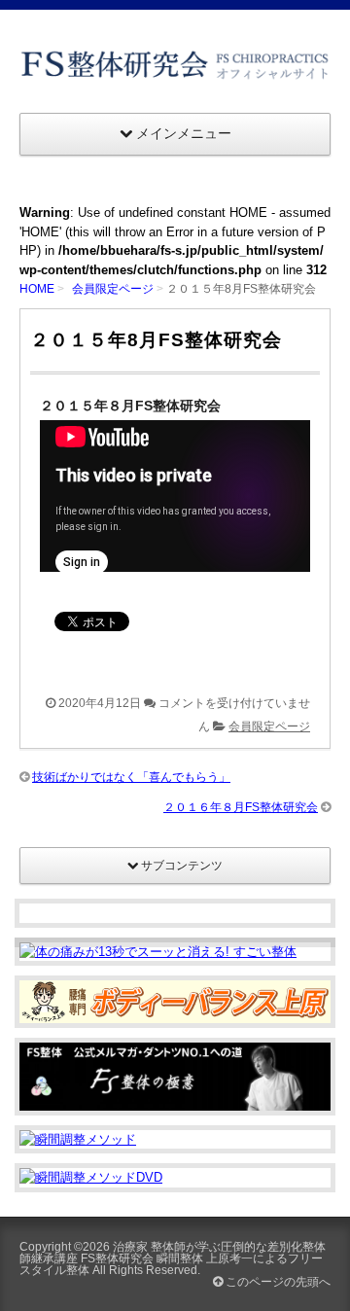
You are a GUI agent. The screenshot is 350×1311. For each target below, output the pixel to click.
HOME (36, 289)
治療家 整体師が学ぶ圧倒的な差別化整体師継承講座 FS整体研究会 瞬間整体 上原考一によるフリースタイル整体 (172, 1258)
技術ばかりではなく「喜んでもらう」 (131, 777)
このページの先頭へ (277, 1282)
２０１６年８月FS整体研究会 (240, 807)
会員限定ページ (113, 289)
